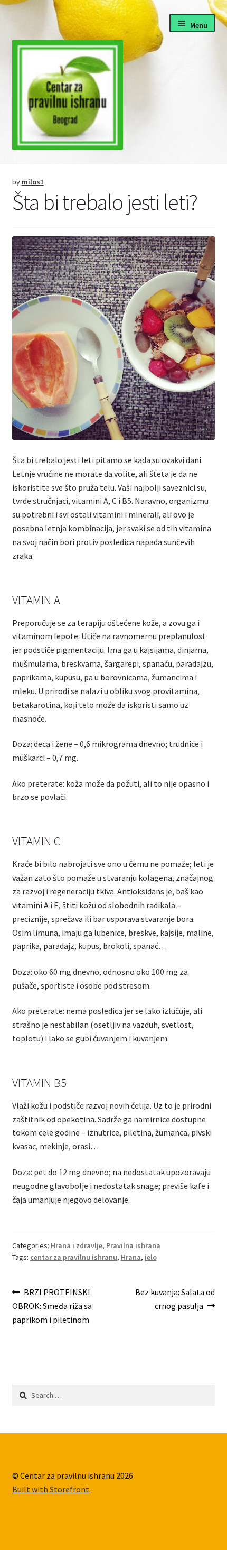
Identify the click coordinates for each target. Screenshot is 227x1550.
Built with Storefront (50, 1489)
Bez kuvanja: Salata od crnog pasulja (175, 1298)
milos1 (33, 182)
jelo (151, 1257)
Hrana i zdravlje (76, 1245)
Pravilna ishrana (133, 1245)
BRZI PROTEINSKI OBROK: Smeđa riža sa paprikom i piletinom (52, 1305)
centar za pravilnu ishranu (73, 1257)
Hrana (131, 1257)
